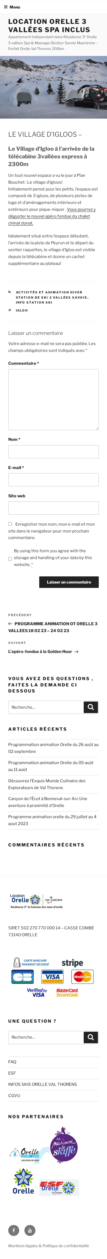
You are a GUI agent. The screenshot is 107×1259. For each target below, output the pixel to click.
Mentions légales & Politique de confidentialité (48, 1245)
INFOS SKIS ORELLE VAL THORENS (42, 1084)
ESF (12, 1073)
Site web (16, 495)
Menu (15, 7)
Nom (14, 439)
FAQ (12, 1061)
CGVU (14, 1095)
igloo (22, 310)
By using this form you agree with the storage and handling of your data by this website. (53, 557)
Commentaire (23, 363)
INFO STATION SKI (34, 302)
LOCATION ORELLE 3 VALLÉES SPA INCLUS (49, 26)
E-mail (16, 467)
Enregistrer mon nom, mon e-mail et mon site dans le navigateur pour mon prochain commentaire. (51, 531)
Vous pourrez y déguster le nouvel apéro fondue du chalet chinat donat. (52, 216)
